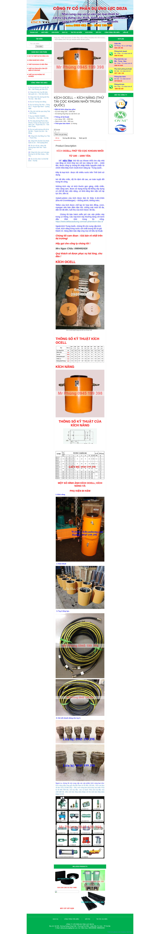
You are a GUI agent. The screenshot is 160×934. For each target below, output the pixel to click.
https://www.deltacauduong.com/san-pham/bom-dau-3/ (79, 221)
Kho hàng (89, 32)
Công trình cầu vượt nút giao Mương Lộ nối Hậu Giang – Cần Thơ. (38, 154)
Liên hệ (125, 32)
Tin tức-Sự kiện (76, 32)
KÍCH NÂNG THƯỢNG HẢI (89, 38)
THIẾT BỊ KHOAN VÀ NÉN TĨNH (38, 64)
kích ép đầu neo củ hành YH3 (80, 790)
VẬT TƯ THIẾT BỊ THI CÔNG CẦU (38, 56)
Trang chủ (34, 32)
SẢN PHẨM (55, 32)
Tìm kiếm (39, 46)
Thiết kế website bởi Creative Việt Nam (119, 932)
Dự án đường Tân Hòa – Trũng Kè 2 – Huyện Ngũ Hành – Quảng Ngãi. (39, 106)
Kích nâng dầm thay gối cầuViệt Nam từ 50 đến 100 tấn (75, 785)
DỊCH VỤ (64, 32)
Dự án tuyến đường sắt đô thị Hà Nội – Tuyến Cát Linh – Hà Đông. (38, 131)
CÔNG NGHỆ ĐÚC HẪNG (36, 60)
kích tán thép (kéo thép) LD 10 (80, 792)
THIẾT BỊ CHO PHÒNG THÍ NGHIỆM (36, 75)
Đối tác (98, 32)
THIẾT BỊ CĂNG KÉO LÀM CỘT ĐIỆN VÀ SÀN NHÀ (37, 69)
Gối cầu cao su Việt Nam (67, 887)
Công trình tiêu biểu (112, 32)
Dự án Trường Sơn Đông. (38, 102)
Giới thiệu (44, 32)
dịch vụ (55, 919)
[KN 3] (80, 67)
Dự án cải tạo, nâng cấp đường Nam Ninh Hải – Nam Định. (37, 147)
